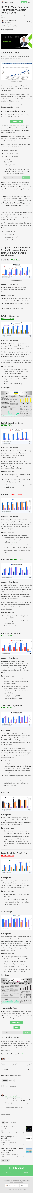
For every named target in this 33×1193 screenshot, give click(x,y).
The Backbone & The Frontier (9, 1129)
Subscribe (24, 2)
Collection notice (18, 1182)
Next (28, 1069)
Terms (11, 1182)
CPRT (16, 494)
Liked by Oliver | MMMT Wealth (12, 1096)
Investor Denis (8, 1095)
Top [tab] (3, 1122)
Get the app (24, 1186)
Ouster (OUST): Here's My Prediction (9, 1137)
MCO (17, 560)
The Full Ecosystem (6, 1152)
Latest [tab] (7, 1122)
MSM (7, 425)
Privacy (28, 1180)
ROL (15, 260)
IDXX (7, 635)
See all (4, 1160)
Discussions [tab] (13, 1122)
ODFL (7, 855)
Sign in (29, 2)
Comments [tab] (5, 1080)
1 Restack (13, 1059)
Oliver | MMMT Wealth (10, 20)
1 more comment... (6, 1114)
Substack (9, 1189)
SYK (6, 708)
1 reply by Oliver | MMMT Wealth (14, 1107)
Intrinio (23, 1180)
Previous (6, 1069)
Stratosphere (18, 280)
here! (21, 1054)
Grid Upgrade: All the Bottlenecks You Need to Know (12, 1149)
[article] (16, 1130)
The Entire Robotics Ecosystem (11, 1127)
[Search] (30, 1122)
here (15, 542)
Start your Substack (12, 1186)
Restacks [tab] (11, 1080)
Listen (29, 21)
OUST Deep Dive (5, 1140)
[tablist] (8, 1080)
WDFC (7, 318)
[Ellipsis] (31, 1095)
